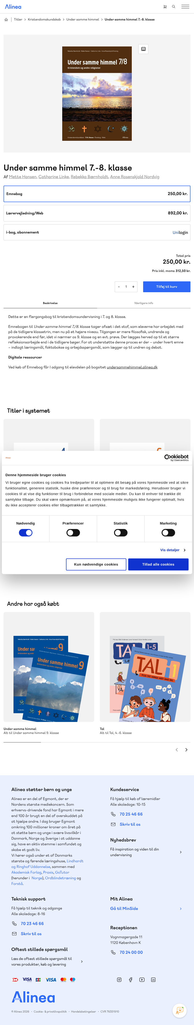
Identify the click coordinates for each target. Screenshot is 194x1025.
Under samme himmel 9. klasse (49, 667)
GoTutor (62, 872)
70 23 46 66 (32, 923)
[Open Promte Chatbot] (179, 1010)
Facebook (130, 980)
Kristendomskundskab (44, 20)
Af (6, 177)
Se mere (84, 712)
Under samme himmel (82, 20)
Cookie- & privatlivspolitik (50, 1011)
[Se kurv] (165, 6)
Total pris (183, 256)
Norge (36, 877)
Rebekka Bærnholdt (89, 176)
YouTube (142, 980)
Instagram (119, 980)
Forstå (17, 883)
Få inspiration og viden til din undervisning (134, 852)
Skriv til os (130, 824)
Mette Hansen (23, 176)
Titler (18, 20)
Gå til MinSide (124, 908)
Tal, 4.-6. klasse (145, 667)
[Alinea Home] (97, 997)
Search (173, 6)
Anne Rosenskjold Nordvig (134, 176)
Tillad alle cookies (158, 564)
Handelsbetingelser (83, 1011)
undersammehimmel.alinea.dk (132, 367)
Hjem (6, 19)
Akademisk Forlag (26, 872)
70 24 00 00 (131, 952)
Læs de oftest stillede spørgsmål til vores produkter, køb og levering (41, 961)
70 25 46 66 (131, 814)
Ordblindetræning (60, 877)
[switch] (73, 533)
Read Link (143, 49)
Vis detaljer (170, 550)
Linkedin (153, 980)
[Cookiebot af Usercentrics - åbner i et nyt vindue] (168, 458)
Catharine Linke (54, 176)
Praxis (48, 872)
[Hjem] (13, 6)
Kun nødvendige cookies (96, 564)
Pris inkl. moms (163, 271)
